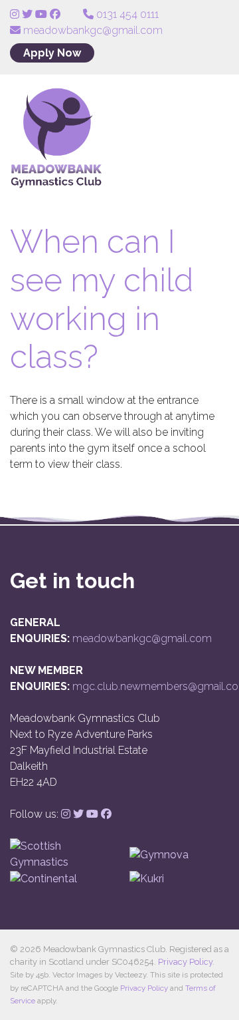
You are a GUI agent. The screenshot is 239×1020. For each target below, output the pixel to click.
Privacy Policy (185, 962)
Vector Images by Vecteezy (99, 974)
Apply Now (52, 53)
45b (42, 974)
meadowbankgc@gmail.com (142, 638)
